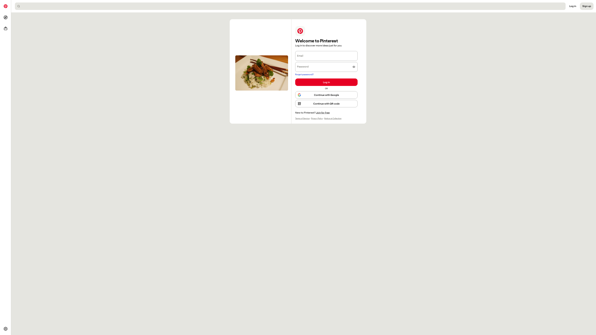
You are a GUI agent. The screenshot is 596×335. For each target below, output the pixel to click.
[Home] (5, 6)
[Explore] (5, 17)
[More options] (5, 329)
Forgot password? (304, 74)
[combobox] (291, 6)
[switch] (354, 67)
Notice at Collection (332, 118)
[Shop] (5, 28)
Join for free (323, 112)
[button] (326, 103)
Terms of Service (302, 118)
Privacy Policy (317, 118)
